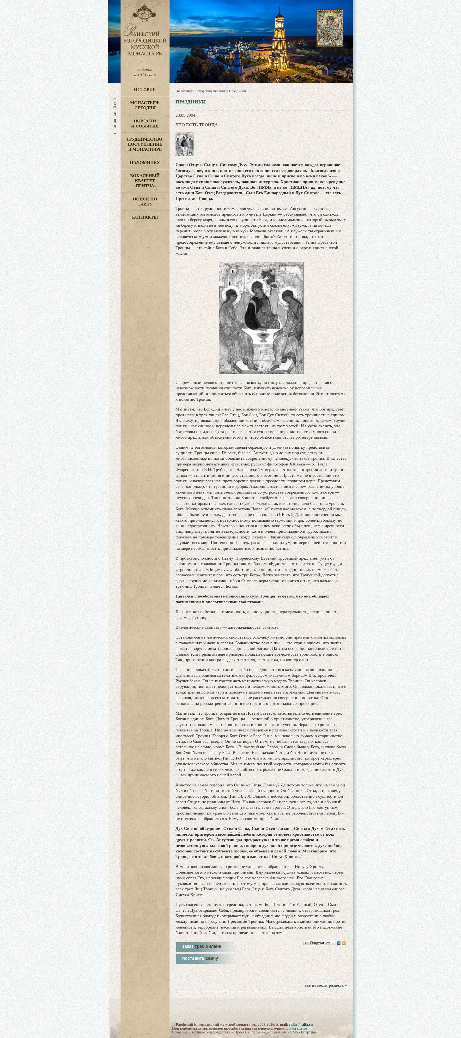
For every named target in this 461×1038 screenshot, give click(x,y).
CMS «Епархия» (303, 1032)
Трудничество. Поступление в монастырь (145, 144)
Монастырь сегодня (145, 105)
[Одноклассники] (343, 943)
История (145, 89)
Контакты (145, 217)
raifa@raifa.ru (301, 1024)
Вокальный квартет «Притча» (145, 180)
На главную (185, 91)
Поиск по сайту (145, 201)
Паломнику (145, 162)
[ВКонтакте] (338, 943)
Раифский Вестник (211, 91)
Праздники (237, 91)
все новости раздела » (325, 985)
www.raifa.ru (296, 1028)
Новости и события (145, 123)
